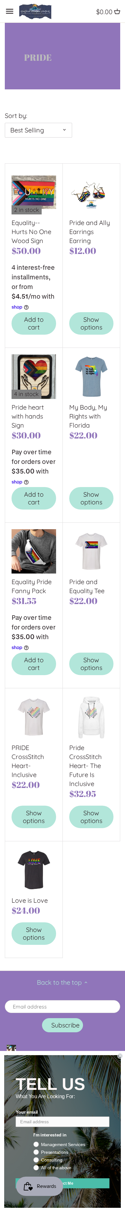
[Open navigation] (9, 11)
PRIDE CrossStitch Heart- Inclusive (28, 761)
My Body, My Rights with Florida (88, 416)
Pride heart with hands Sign (28, 416)
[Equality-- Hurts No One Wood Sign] (34, 192)
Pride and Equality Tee (86, 586)
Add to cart (34, 323)
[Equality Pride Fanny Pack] (34, 551)
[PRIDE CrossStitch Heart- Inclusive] (34, 717)
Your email (27, 1112)
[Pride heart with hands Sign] (34, 376)
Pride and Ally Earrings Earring (89, 232)
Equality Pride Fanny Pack (32, 586)
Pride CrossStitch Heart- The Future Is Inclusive (85, 766)
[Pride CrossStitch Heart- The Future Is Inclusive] (91, 717)
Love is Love (30, 900)
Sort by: (16, 116)
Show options (91, 323)
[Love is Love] (34, 870)
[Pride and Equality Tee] (91, 551)
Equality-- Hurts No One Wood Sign (31, 232)
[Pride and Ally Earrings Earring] (91, 192)
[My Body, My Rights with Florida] (91, 376)
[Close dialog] (120, 1056)
